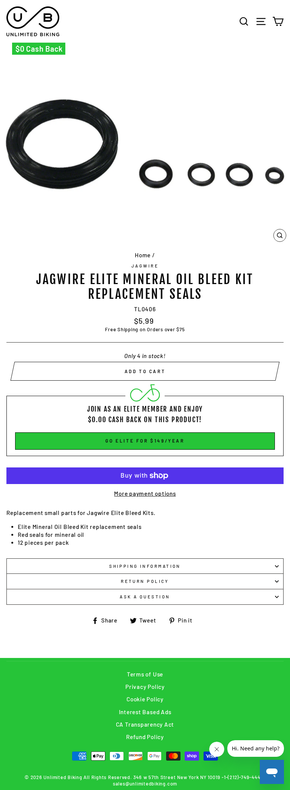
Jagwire (145, 265)
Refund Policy (145, 736)
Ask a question (145, 596)
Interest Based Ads (145, 712)
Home (143, 255)
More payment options (145, 493)
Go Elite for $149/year (144, 440)
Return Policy (145, 581)
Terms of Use (145, 674)
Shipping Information (145, 566)
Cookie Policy (145, 699)
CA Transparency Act (145, 724)
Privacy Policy (145, 686)
